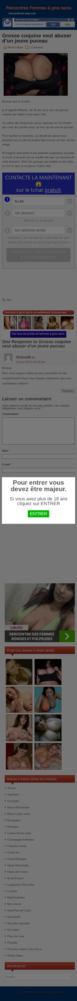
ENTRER (38, 513)
